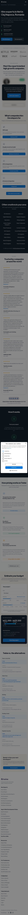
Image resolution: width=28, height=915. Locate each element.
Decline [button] (14, 464)
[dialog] (14, 457)
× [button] (25, 443)
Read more (9, 448)
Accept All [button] (14, 467)
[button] (14, 470)
